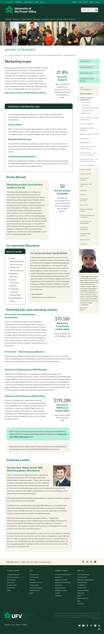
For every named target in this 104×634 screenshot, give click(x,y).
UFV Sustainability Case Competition (87, 216)
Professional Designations (84, 228)
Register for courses (61, 580)
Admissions (16, 19)
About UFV (72, 19)
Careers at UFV (81, 588)
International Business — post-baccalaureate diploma (89, 160)
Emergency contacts (36, 582)
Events (79, 596)
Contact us (83, 244)
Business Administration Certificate (87, 129)
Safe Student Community (62, 582)
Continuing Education (48, 19)
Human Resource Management (90, 108)
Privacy (13, 625)
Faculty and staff (85, 240)
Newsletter (83, 190)
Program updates (85, 169)
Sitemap (18, 625)
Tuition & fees (11, 588)
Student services (60, 588)
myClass (86, 2)
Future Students (9, 2)
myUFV (80, 2)
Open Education (82, 582)
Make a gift (80, 593)
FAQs (8, 590)
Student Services (26, 19)
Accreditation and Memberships (85, 222)
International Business (87, 110)
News (79, 601)
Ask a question (34, 574)
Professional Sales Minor (87, 165)
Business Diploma (85, 142)
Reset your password (36, 588)
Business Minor (84, 138)
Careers (97, 2)
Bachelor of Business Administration (49, 55)
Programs (8, 19)
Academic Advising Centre (63, 574)
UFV (6, 55)
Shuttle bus (58, 585)
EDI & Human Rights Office (85, 580)
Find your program (29, 55)
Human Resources (82, 598)
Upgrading (36, 19)
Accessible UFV (82, 577)
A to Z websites (34, 577)
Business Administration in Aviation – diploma (88, 148)
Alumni (36, 2)
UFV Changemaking (83, 574)
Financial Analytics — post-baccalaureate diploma (88, 154)
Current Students (28, 2)
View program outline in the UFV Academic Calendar (25, 92)
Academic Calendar (13, 574)
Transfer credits (12, 585)
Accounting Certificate (87, 124)
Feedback (24, 625)
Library (91, 2)
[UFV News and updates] (99, 625)
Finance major (85, 105)
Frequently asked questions (85, 234)
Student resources (85, 174)
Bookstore (58, 577)
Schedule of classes (61, 590)
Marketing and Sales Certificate (89, 134)
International (18, 2)
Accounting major (86, 102)
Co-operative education (84, 200)
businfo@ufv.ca (45, 562)
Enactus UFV (84, 205)
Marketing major (69, 55)
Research (83, 194)
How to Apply (11, 580)
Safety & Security (35, 590)
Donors (42, 2)
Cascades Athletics (83, 590)
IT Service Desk (34, 585)
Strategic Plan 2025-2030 (86, 185)
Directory (32, 580)
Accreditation (81, 585)
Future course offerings (84, 179)
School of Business (15, 55)
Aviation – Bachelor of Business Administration (89, 118)
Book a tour (10, 582)
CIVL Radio (58, 596)
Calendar (74, 2)
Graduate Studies (62, 19)
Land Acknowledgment (85, 88)
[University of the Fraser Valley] (21, 9)
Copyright (7, 625)
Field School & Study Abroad (86, 210)
